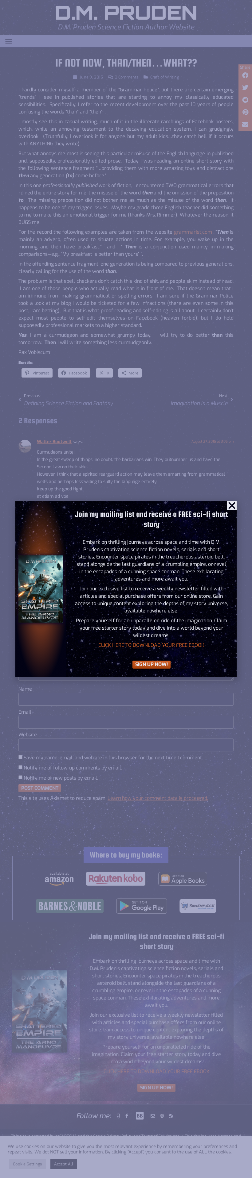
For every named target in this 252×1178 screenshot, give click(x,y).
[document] (126, 589)
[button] (232, 505)
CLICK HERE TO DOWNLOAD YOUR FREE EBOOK (151, 645)
